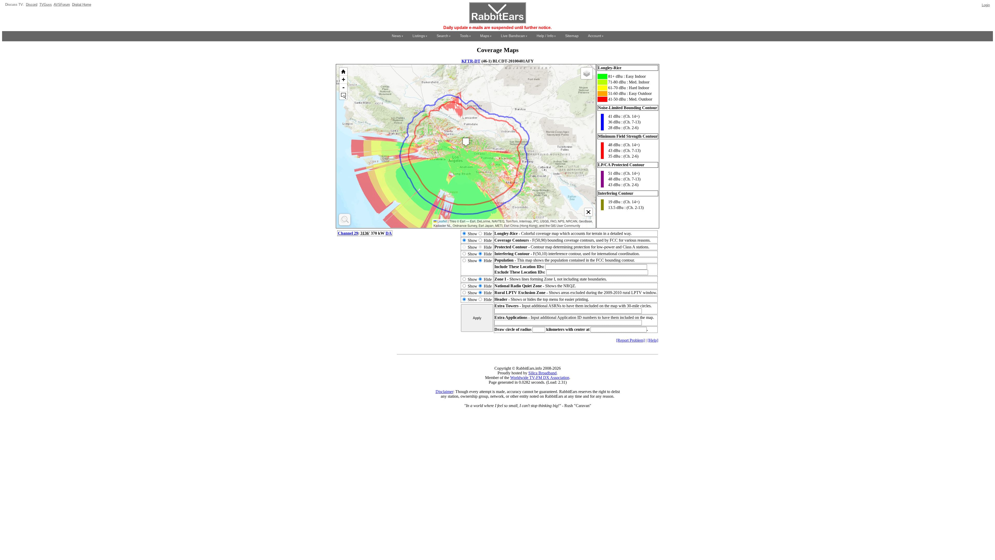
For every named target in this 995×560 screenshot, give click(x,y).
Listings (419, 36)
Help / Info (545, 36)
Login (986, 5)
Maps (484, 36)
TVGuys (45, 4)
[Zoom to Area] (343, 96)
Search (442, 36)
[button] (466, 142)
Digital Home (81, 4)
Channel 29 (348, 233)
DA (389, 233)
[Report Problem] (630, 340)
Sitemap (572, 36)
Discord (31, 4)
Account (594, 36)
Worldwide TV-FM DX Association (539, 377)
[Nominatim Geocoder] (344, 219)
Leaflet (442, 221)
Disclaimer (444, 391)
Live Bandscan (513, 36)
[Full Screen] (588, 212)
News (396, 36)
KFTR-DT (470, 61)
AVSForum (62, 4)
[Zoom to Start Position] (343, 72)
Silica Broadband (542, 373)
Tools (464, 36)
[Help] (653, 340)
